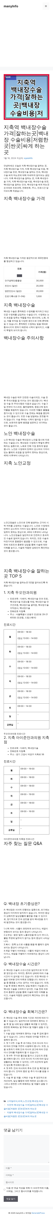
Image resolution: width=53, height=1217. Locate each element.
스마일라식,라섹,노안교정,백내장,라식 (25, 1101)
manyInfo (11, 6)
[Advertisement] (26, 40)
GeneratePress (38, 1213)
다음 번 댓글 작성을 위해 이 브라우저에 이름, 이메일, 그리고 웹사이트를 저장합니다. (27, 1189)
